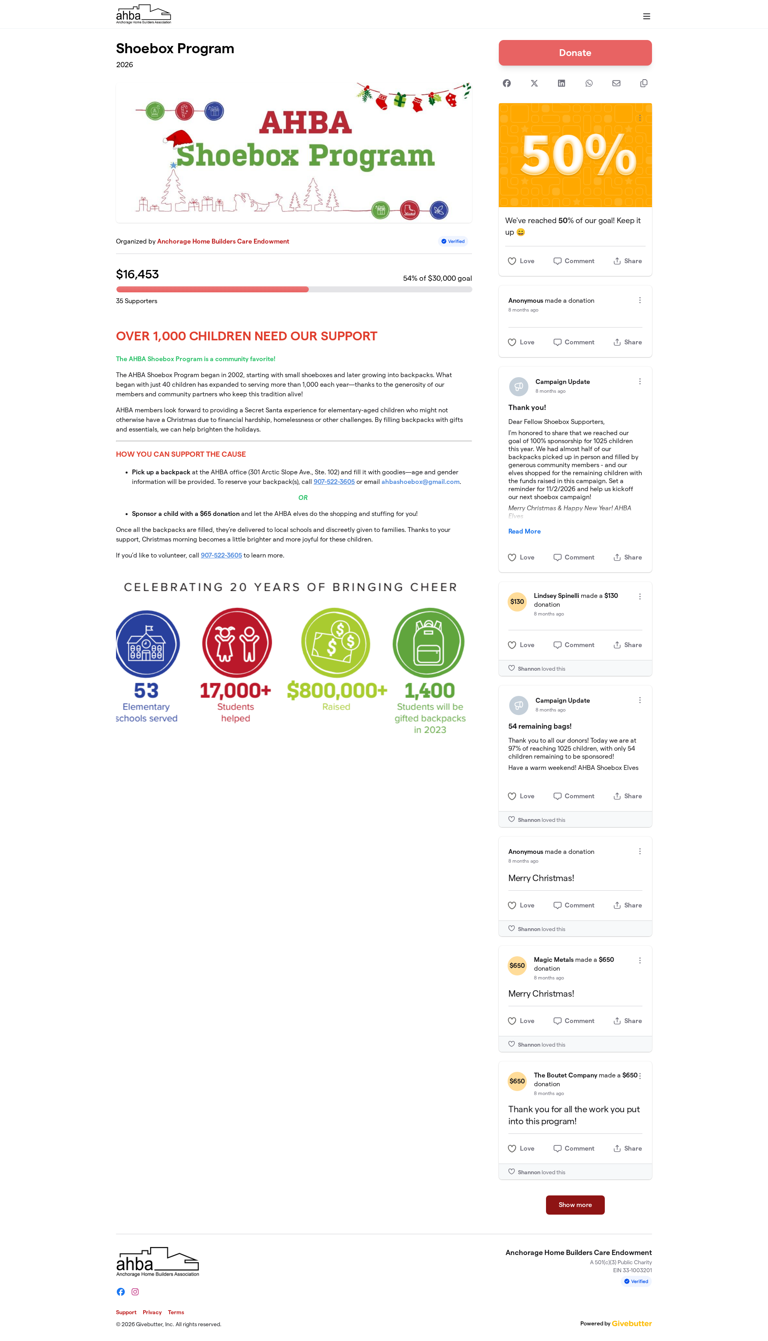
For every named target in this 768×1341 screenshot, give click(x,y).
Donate (575, 52)
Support (126, 1312)
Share (633, 261)
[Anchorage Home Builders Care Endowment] (143, 14)
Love (527, 261)
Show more (575, 1204)
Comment (579, 261)
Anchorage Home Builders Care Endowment (223, 241)
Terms (176, 1312)
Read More (524, 531)
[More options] (640, 117)
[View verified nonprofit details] (453, 241)
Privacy (152, 1312)
